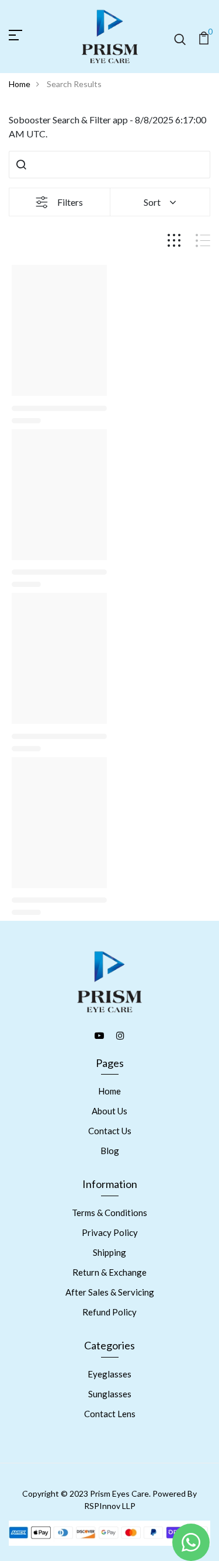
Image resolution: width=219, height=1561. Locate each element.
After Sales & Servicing (109, 1292)
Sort (152, 202)
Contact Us (109, 1130)
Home (19, 84)
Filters (70, 202)
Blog (109, 1150)
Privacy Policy (110, 1232)
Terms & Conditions (109, 1212)
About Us (109, 1111)
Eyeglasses (109, 1374)
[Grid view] (174, 240)
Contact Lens (109, 1413)
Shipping (109, 1252)
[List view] (203, 240)
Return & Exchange (109, 1272)
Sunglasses (109, 1394)
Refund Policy (109, 1312)
